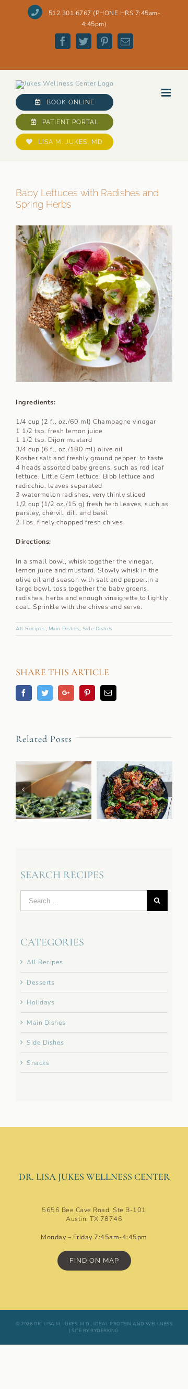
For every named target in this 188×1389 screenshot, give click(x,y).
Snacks (38, 1062)
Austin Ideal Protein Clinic (94, 1200)
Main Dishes (64, 628)
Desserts (40, 982)
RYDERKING (104, 1330)
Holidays (40, 1002)
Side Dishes (98, 628)
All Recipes (30, 628)
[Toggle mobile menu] (167, 92)
